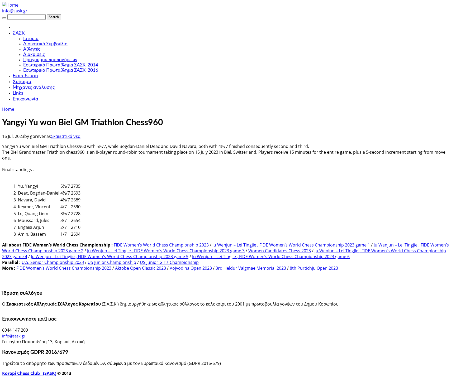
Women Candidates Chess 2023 (279, 251)
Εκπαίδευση (25, 76)
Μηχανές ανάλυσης (34, 87)
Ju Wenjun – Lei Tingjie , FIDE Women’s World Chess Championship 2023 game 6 (271, 256)
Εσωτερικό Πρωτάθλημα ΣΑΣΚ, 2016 (60, 70)
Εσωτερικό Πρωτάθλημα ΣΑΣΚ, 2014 (60, 65)
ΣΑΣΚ (19, 33)
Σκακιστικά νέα (65, 136)
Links (18, 93)
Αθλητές (31, 49)
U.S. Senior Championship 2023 (53, 262)
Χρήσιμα (22, 81)
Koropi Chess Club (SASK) (29, 373)
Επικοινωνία (25, 99)
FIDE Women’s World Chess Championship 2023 (161, 245)
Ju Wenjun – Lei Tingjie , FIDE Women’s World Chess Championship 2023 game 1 (291, 245)
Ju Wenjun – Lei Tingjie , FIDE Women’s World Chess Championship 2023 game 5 (109, 256)
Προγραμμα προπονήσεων (50, 59)
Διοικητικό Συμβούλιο (45, 44)
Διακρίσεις (34, 54)
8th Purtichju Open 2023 (314, 268)
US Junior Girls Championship (169, 262)
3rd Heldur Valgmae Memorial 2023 (251, 268)
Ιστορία (31, 38)
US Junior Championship (112, 262)
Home (8, 109)
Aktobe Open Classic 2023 (140, 268)
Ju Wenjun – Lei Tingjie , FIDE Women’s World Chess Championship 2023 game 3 (166, 251)
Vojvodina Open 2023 (191, 268)
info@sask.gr (14, 11)
